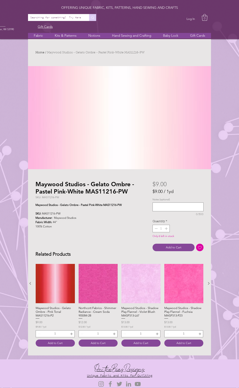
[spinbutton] (161, 228)
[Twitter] (119, 384)
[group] (119, 305)
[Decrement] (155, 228)
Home (39, 52)
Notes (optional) (161, 199)
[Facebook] (110, 384)
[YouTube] (137, 384)
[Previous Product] (30, 283)
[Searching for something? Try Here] (92, 17)
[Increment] (166, 228)
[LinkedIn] (128, 384)
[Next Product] (209, 283)
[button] (204, 17)
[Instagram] (101, 384)
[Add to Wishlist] (200, 247)
